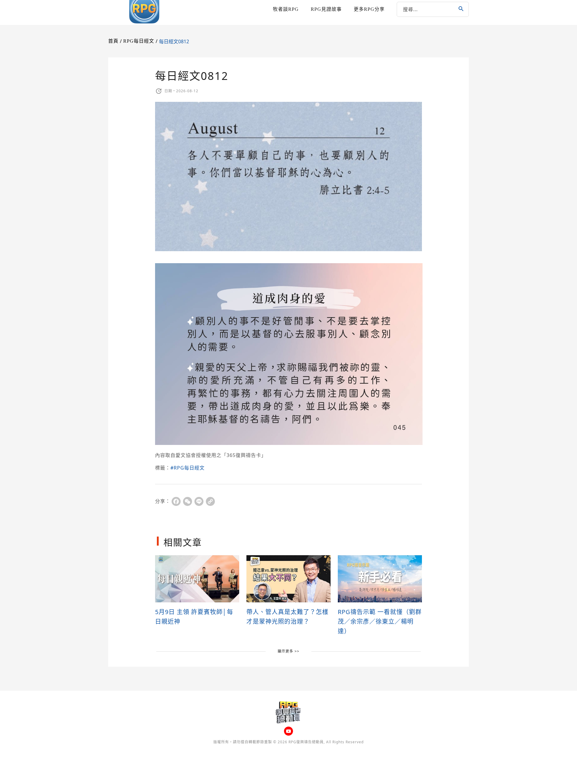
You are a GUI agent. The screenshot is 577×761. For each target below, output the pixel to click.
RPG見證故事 (326, 9)
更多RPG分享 (369, 9)
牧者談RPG (286, 9)
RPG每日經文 (138, 41)
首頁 (113, 41)
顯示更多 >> (288, 651)
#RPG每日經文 (187, 467)
